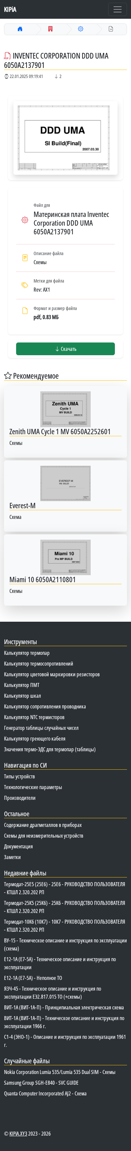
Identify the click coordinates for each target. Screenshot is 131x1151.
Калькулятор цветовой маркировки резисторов (52, 674)
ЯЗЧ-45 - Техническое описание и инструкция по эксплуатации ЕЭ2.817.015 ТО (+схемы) (52, 992)
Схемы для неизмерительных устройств (43, 835)
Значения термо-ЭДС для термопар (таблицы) (50, 749)
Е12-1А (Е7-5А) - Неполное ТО (33, 978)
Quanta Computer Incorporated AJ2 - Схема (45, 1093)
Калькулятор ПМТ (21, 685)
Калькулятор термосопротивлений (38, 663)
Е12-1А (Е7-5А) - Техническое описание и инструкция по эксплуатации (60, 963)
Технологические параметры (33, 787)
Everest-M (22, 505)
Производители (20, 797)
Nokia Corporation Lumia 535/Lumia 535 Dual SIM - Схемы (60, 1072)
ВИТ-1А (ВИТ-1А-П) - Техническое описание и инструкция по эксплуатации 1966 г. (64, 1022)
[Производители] (50, 29)
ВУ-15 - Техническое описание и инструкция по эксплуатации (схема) (65, 944)
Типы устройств (19, 776)
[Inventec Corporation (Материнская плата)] (80, 29)
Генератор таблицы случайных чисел (41, 728)
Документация (18, 846)
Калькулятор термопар (27, 653)
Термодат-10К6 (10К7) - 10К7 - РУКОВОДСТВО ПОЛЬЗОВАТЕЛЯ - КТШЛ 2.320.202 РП (64, 925)
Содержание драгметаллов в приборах (43, 825)
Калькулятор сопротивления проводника (45, 706)
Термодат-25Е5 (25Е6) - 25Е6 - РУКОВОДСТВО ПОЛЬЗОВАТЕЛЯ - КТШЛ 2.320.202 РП (64, 888)
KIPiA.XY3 (18, 1133)
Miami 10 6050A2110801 (42, 579)
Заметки (12, 857)
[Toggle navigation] (117, 9)
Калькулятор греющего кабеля (35, 738)
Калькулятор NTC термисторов (34, 717)
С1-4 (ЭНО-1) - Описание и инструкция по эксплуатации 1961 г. (65, 1041)
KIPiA (10, 9)
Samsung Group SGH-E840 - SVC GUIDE (41, 1082)
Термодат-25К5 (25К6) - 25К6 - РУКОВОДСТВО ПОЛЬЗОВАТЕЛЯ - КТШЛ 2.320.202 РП (64, 907)
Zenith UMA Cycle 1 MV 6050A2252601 (60, 431)
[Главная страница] (20, 29)
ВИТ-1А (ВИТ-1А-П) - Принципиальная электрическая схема (64, 1007)
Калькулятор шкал (22, 695)
